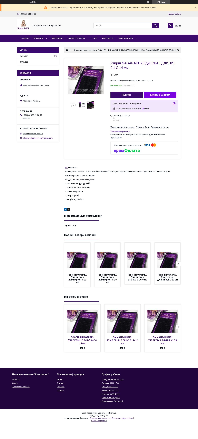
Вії (105, 50)
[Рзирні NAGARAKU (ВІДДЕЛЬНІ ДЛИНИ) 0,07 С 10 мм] (108, 257)
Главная (24, 38)
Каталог (38, 38)
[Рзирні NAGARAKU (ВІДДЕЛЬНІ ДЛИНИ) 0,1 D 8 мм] (163, 318)
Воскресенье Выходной (112, 401)
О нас (94, 38)
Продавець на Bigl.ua (99, 416)
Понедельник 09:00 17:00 (113, 379)
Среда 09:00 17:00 (110, 387)
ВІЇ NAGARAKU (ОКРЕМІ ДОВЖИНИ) (126, 50)
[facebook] (65, 210)
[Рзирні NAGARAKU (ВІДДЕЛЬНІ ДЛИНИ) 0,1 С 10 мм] (168, 257)
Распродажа (126, 38)
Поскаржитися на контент (100, 418)
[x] (68, 210)
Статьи (60, 383)
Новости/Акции (76, 38)
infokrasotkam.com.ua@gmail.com (38, 138)
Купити (126, 95)
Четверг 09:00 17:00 (110, 390)
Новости (61, 387)
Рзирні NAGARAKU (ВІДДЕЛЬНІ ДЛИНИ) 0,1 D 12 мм (122, 340)
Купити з (155, 95)
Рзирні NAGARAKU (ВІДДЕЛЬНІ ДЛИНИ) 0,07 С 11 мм (78, 278)
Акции (59, 379)
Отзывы (24, 62)
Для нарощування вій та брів (88, 50)
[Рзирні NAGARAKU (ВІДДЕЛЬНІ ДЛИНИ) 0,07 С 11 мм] (77, 257)
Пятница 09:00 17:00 (110, 394)
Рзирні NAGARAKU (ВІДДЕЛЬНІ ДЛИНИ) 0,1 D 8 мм (163, 340)
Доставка (56, 38)
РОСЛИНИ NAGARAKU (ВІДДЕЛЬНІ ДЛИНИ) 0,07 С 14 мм (82, 340)
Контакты (107, 38)
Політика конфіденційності (123, 418)
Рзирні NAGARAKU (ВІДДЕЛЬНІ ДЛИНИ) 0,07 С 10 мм (108, 278)
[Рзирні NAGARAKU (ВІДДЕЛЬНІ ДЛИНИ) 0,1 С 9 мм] (138, 257)
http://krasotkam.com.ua (33, 134)
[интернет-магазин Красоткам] (23, 31)
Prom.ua (112, 413)
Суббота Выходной (111, 397)
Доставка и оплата (21, 387)
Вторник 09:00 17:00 (110, 383)
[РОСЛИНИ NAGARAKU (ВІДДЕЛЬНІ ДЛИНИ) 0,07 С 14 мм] (82, 318)
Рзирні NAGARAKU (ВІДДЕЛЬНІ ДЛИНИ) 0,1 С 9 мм (138, 277)
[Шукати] (155, 25)
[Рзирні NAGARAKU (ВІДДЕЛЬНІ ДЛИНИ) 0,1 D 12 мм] (123, 318)
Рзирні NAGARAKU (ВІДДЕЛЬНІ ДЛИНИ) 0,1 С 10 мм (167, 277)
